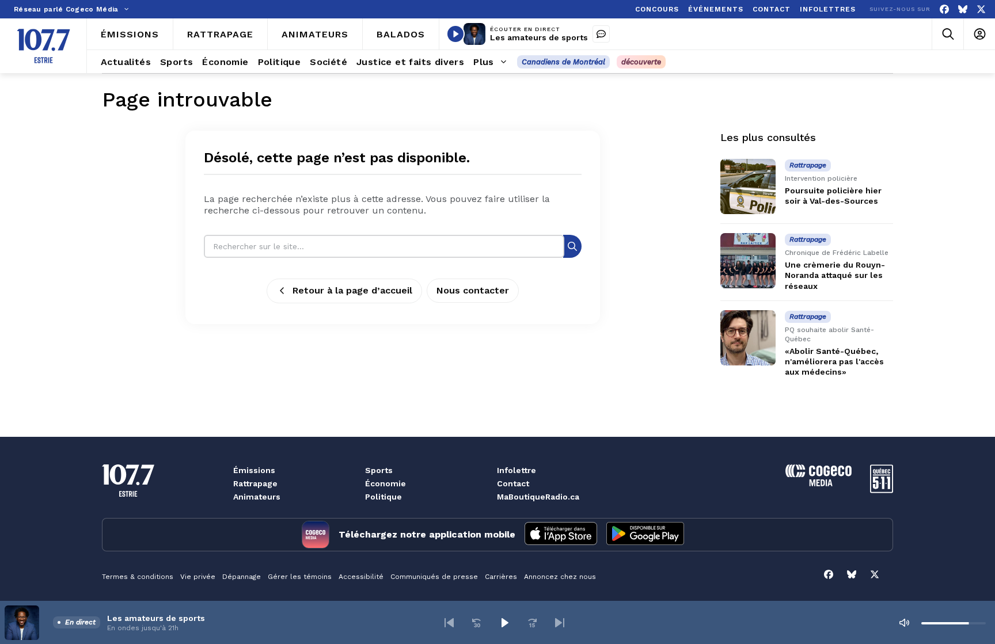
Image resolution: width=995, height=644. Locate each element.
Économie (385, 483)
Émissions (254, 470)
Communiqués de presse (434, 577)
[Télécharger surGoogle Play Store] (645, 534)
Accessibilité (361, 577)
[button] (449, 622)
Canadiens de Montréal (563, 62)
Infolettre (516, 470)
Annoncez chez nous (560, 577)
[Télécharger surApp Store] (561, 534)
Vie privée (197, 577)
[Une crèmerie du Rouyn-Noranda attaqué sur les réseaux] (748, 260)
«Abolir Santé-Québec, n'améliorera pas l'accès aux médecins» (834, 361)
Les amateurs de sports (539, 37)
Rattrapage (255, 483)
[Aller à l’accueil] (43, 46)
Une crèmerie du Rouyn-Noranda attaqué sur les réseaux (835, 275)
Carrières (501, 577)
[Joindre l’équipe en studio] (601, 34)
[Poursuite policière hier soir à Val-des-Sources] (748, 186)
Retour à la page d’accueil (352, 290)
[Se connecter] (979, 34)
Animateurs (256, 496)
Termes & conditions (137, 577)
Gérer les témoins (300, 577)
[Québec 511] (881, 490)
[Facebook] (944, 9)
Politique (383, 496)
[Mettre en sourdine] (904, 623)
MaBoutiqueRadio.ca (538, 496)
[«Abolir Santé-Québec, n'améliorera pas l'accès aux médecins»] (748, 337)
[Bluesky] (962, 9)
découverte (641, 62)
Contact (513, 483)
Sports (379, 470)
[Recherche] (572, 246)
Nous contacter (472, 290)
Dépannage (241, 577)
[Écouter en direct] (455, 34)
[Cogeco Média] (818, 483)
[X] (981, 9)
